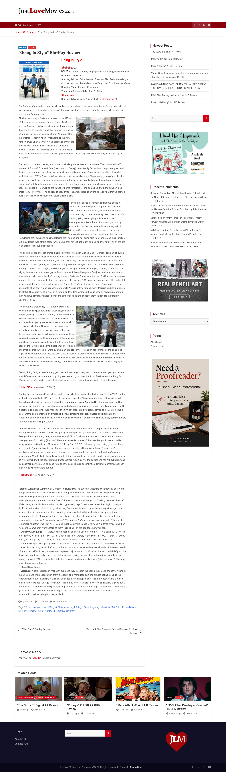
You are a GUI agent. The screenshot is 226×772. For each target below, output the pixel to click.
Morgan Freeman (26, 611)
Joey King (94, 607)
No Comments (60, 601)
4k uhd (70, 697)
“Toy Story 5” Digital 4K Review (166, 51)
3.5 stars (28, 607)
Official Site (67, 95)
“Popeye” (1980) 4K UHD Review (166, 59)
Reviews (32, 48)
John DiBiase (27, 474)
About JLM (156, 341)
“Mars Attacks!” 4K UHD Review (166, 66)
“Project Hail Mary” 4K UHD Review (168, 102)
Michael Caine (129, 607)
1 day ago (24, 709)
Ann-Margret (50, 607)
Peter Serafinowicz (45, 611)
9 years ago (26, 601)
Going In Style (82, 607)
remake (59, 611)
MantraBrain (136, 767)
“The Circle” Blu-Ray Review (36, 629)
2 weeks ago (175, 713)
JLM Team (42, 601)
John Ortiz (105, 607)
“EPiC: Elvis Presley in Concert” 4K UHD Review (174, 95)
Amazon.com (109, 99)
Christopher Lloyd (66, 607)
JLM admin (156, 242)
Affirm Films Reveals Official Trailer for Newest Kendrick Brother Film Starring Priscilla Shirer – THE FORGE (179, 197)
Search (206, 118)
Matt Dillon (116, 607)
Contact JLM (157, 346)
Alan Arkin (38, 607)
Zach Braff (69, 611)
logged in (36, 658)
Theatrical (50, 697)
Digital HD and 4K (25, 697)
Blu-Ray (22, 48)
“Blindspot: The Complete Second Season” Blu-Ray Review (111, 631)
